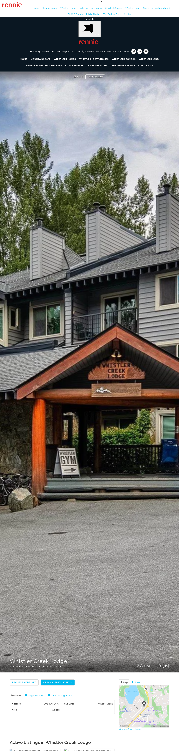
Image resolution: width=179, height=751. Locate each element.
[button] (24, 682)
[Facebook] (134, 51)
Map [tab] (125, 682)
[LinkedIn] (140, 51)
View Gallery (95, 76)
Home (36, 8)
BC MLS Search (75, 14)
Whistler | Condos (113, 8)
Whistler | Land (132, 8)
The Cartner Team (112, 14)
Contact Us (129, 14)
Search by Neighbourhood (156, 8)
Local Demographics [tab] (61, 695)
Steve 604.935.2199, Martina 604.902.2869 (106, 51)
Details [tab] (17, 695)
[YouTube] (146, 51)
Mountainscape (49, 8)
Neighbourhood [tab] (35, 695)
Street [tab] (137, 682)
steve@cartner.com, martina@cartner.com (56, 51)
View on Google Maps (130, 729)
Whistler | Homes (68, 8)
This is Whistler (93, 14)
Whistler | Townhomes (91, 8)
